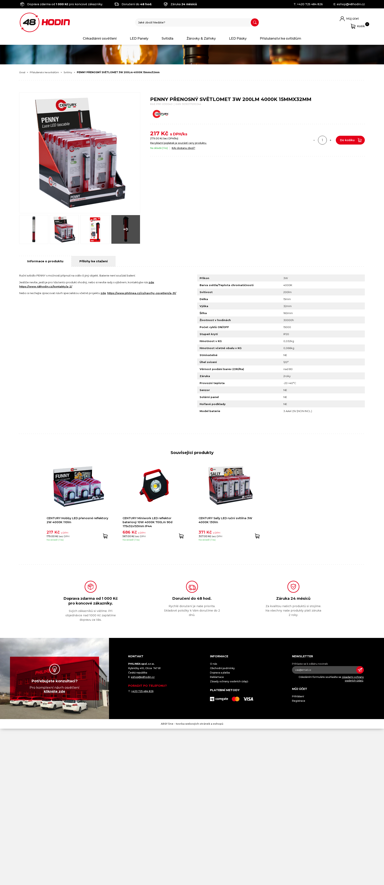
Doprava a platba (220, 672)
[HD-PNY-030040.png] (64, 229)
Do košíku (347, 140)
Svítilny (68, 72)
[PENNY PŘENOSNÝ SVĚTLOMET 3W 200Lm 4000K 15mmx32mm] (79, 152)
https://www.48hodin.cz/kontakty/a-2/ (45, 286)
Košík (361, 25)
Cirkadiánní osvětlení (100, 38)
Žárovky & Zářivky (201, 38)
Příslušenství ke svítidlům (280, 38)
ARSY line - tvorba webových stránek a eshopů (192, 723)
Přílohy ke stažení (93, 261)
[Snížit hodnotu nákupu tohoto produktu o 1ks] (314, 140)
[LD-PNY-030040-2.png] (33, 229)
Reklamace (217, 676)
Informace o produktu (45, 261)
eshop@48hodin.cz (351, 4)
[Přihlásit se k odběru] (360, 670)
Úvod (22, 72)
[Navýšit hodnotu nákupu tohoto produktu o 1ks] (330, 140)
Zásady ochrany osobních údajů (229, 681)
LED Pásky (238, 38)
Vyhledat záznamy (255, 22)
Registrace (298, 700)
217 (154, 133)
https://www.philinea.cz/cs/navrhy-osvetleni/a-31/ (141, 293)
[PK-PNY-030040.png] (94, 229)
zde (151, 282)
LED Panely (139, 38)
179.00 (155, 138)
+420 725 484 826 (310, 4)
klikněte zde (54, 691)
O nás (213, 663)
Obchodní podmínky (222, 668)
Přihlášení (298, 696)
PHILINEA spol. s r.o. (44, 22)
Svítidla (167, 38)
